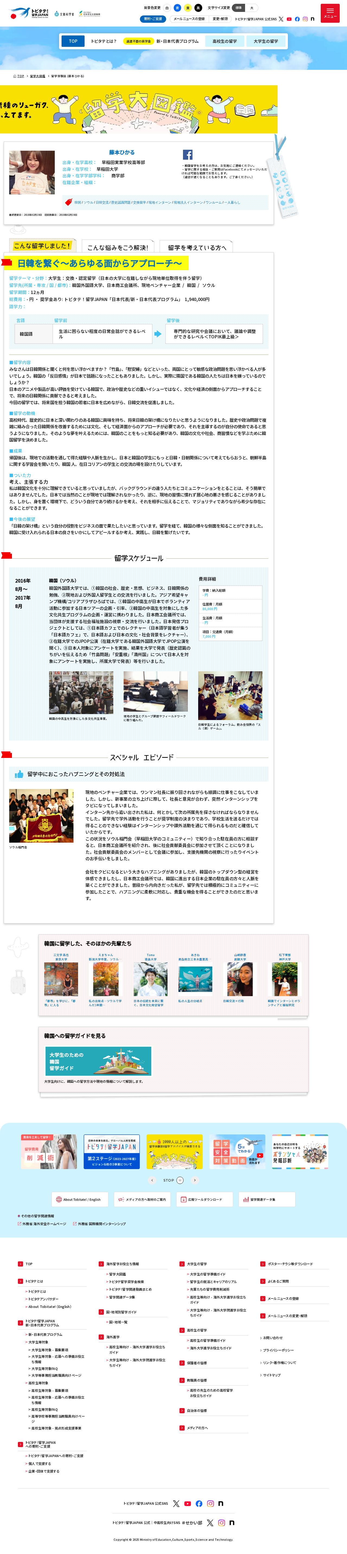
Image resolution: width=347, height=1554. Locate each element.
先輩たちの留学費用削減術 (209, 1289)
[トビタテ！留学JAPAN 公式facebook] (297, 19)
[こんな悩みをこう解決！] (118, 245)
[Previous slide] (152, 1180)
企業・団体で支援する (43, 1471)
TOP (73, 41)
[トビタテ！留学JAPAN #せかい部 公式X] (210, 1523)
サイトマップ (272, 1375)
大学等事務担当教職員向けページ (56, 1375)
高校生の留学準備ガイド (207, 1340)
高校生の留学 (225, 41)
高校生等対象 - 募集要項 (49, 1390)
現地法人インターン (188, 202)
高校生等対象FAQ (44, 1409)
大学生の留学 (266, 41)
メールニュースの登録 (189, 18)
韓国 (78, 202)
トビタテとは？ (104, 41)
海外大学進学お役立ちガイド (211, 1348)
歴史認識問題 (121, 202)
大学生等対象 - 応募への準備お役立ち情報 (57, 1359)
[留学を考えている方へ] (196, 245)
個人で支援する (39, 1463)
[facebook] (187, 155)
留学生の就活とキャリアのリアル (213, 1281)
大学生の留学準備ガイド (207, 1274)
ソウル (88, 202)
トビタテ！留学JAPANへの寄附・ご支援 (55, 1455)
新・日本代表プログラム (162, 41)
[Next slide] (195, 1180)
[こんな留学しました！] (42, 245)
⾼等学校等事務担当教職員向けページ (58, 1419)
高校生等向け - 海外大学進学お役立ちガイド (137, 1349)
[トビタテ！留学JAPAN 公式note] (312, 19)
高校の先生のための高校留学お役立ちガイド (211, 1393)
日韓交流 (102, 202)
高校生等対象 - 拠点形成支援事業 (56, 1428)
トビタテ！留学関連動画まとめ (130, 1289)
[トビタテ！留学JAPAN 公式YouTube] (289, 19)
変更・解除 (220, 18)
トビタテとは (37, 1291)
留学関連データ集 (122, 1297)
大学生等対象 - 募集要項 (49, 1349)
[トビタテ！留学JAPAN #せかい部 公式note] (232, 1522)
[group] (48, 1151)
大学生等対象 (38, 1342)
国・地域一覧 (118, 1322)
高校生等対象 (38, 1382)
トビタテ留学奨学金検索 (126, 1281)
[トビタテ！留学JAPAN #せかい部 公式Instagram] (221, 1523)
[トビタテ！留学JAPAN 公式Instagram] (305, 19)
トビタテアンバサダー (43, 1299)
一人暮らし (232, 202)
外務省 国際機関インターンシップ (99, 1224)
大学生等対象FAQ (44, 1368)
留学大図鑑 (117, 1274)
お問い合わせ (273, 1337)
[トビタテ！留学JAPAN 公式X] (281, 19)
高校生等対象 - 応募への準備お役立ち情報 (57, 1400)
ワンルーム (213, 202)
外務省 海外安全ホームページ (42, 1224)
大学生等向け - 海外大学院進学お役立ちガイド (137, 1362)
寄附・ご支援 (153, 18)
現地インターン (160, 202)
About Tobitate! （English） (50, 1306)
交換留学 (139, 202)
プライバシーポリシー (278, 1350)
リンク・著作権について (279, 1362)
